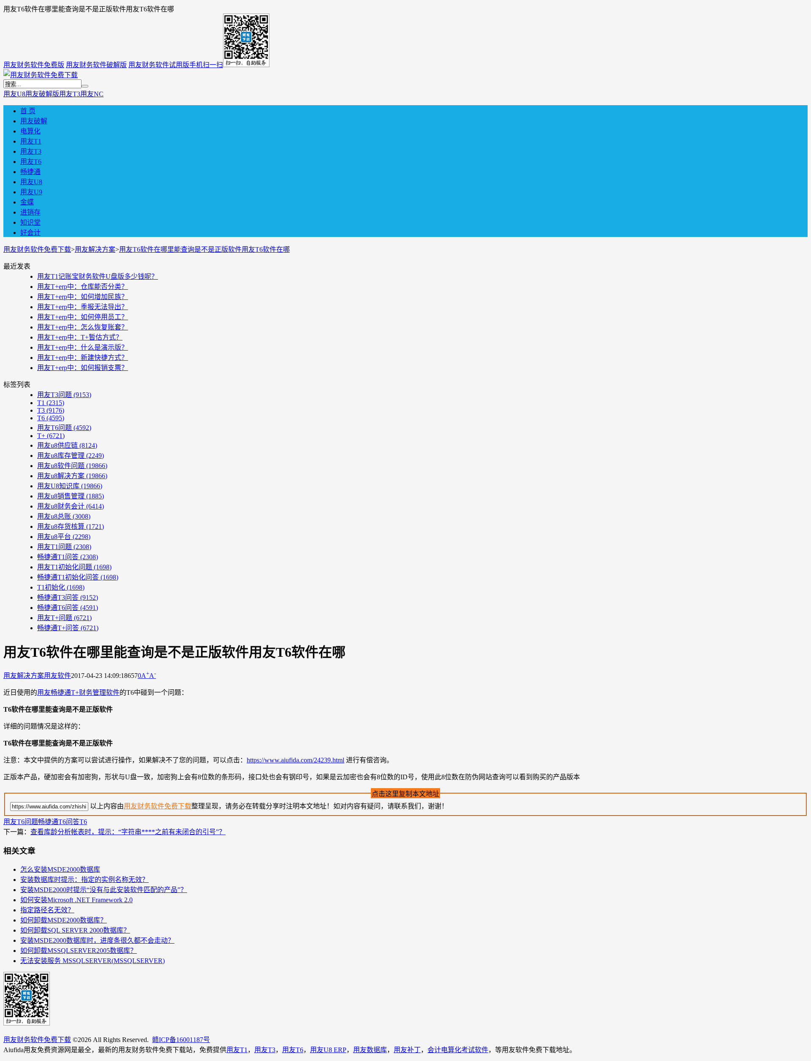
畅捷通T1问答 (67, 556)
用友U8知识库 (69, 486)
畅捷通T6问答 (67, 607)
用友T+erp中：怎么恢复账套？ (82, 327)
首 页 (27, 110)
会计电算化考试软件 (457, 1049)
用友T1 (30, 141)
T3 (50, 410)
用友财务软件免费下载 (37, 249)
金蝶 (27, 202)
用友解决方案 (95, 249)
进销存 (30, 212)
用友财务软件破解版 (96, 64)
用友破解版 (42, 94)
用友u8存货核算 (70, 526)
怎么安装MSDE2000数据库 (60, 869)
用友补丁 (407, 1049)
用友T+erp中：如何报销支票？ (82, 367)
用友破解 (33, 121)
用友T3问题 (64, 394)
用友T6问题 (64, 427)
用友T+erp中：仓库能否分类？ (82, 286)
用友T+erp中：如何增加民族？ (82, 296)
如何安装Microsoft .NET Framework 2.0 (76, 899)
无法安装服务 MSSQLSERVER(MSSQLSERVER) (92, 960)
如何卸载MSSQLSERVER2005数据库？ (78, 950)
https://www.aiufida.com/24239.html (295, 760)
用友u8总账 (63, 516)
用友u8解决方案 (72, 475)
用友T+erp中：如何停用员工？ (82, 317)
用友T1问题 (64, 546)
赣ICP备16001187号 (181, 1039)
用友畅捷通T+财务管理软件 (78, 692)
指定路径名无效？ (47, 910)
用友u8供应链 (67, 445)
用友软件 (57, 675)
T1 (50, 402)
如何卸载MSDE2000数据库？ (63, 920)
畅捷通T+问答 (67, 627)
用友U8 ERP (328, 1049)
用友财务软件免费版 (33, 64)
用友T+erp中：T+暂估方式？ (79, 337)
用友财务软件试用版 (158, 64)
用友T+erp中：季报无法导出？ (82, 306)
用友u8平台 (63, 536)
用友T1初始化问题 (74, 567)
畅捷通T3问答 (67, 597)
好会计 (30, 232)
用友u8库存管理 (70, 455)
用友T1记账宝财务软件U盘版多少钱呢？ (97, 276)
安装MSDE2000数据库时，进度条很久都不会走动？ (97, 940)
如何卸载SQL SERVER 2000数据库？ (75, 930)
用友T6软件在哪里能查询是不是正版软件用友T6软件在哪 (204, 249)
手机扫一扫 (206, 64)
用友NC (91, 94)
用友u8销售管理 (70, 496)
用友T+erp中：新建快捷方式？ (82, 357)
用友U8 (14, 94)
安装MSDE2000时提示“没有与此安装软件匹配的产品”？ (103, 889)
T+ (51, 435)
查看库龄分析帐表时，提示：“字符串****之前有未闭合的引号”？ (128, 831)
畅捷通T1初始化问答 (77, 577)
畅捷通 (30, 171)
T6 (50, 418)
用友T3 (69, 94)
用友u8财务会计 (70, 506)
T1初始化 (60, 587)
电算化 (30, 131)
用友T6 (30, 161)
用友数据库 (370, 1049)
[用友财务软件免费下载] (40, 75)
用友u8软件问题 (72, 465)
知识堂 (30, 222)
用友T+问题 (64, 617)
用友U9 (31, 192)
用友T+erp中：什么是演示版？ (82, 347)
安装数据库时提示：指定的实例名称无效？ (84, 879)
